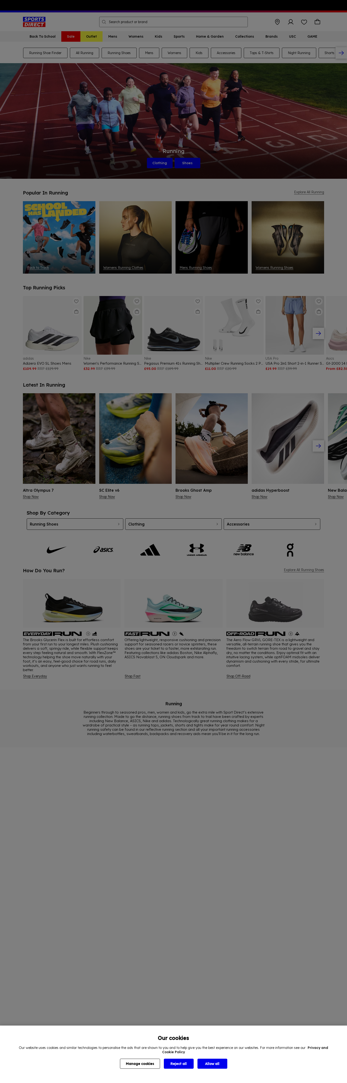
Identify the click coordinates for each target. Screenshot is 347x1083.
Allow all (212, 1064)
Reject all (179, 1064)
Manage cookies (140, 1064)
